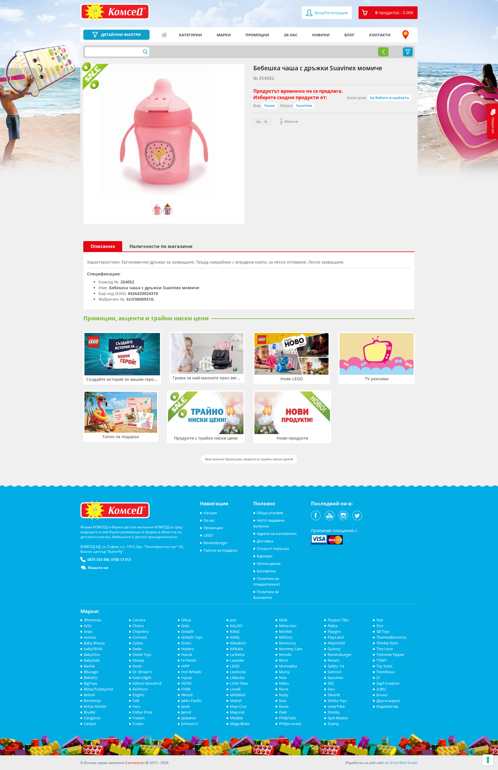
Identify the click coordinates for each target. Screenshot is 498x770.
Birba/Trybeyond (98, 689)
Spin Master (338, 717)
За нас (290, 34)
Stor (380, 625)
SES (331, 683)
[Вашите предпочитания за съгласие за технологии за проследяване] (487, 759)
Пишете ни (98, 567)
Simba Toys (337, 700)
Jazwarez (188, 717)
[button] (388, 12)
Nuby (283, 694)
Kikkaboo (238, 643)
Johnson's (189, 723)
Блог (349, 34)
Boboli (89, 694)
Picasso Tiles (338, 620)
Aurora (90, 637)
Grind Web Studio (404, 762)
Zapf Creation (387, 683)
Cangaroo (92, 717)
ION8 (185, 689)
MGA (283, 620)
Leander (237, 660)
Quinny (334, 648)
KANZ (234, 631)
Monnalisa (288, 666)
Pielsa (332, 625)
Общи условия (270, 512)
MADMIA (237, 694)
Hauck (186, 654)
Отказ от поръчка (273, 548)
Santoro (335, 671)
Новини (321, 34)
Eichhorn (140, 689)
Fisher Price (142, 712)
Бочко (382, 694)
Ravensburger (215, 542)
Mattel (235, 700)
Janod (186, 712)
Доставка (265, 541)
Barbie (89, 666)
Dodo (137, 666)
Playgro (334, 631)
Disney (138, 660)
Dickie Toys (142, 654)
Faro (136, 706)
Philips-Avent (290, 723)
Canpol (90, 723)
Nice (282, 677)
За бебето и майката (389, 97)
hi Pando (189, 660)
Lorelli (235, 689)
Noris (283, 689)
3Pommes (92, 620)
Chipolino (141, 631)
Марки (224, 34)
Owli (282, 712)
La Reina (237, 654)
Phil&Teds (287, 717)
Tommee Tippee (390, 654)
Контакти (380, 34)
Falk (136, 700)
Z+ (378, 677)
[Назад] (383, 51)
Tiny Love (384, 648)
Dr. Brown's (142, 671)
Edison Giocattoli (147, 683)
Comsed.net (135, 762)
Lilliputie (237, 677)
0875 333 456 (98, 559)
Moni (283, 660)
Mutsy (284, 671)
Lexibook (238, 671)
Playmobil (336, 643)
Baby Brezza (94, 643)
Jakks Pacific (191, 700)
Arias (88, 631)
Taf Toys (383, 631)
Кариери (264, 556)
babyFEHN (93, 648)
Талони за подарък (220, 550)
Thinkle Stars (387, 643)
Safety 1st (336, 666)
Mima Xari (287, 625)
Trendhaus (385, 671)
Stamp (333, 723)
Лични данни (268, 563)
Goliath (187, 631)
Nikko (284, 683)
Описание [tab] (102, 246)
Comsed (140, 637)
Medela (236, 717)
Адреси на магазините (405, 35)
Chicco (138, 625)
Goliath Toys (191, 637)
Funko (138, 723)
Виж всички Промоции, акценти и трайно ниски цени (247, 459)
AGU (87, 625)
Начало (164, 34)
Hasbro (187, 648)
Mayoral (237, 712)
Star (379, 620)
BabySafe (92, 660)
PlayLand (336, 637)
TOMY (381, 660)
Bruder (90, 712)
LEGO (208, 535)
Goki (185, 625)
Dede (137, 648)
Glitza (186, 620)
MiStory (286, 637)
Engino (138, 694)
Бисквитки (266, 571)
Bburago (91, 671)
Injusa (186, 677)
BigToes (90, 683)
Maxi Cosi (238, 706)
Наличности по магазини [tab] (161, 246)
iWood (187, 694)
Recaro (333, 660)
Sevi (331, 689)
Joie (233, 620)
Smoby (334, 712)
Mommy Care (290, 648)
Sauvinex (304, 105)
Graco (186, 643)
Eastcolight (142, 677)
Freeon (139, 717)
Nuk (282, 700)
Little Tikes (239, 683)
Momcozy (287, 643)
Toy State (384, 666)
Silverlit (334, 694)
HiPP (185, 666)
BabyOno (92, 654)
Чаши (269, 105)
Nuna (283, 706)
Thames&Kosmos (391, 637)
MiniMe (285, 631)
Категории (190, 34)
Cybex (138, 643)
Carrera (139, 620)
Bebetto (91, 677)
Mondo (285, 654)
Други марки (388, 700)
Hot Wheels (191, 671)
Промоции (257, 34)
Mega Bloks (240, 723)
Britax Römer (95, 706)
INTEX (186, 683)
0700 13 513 (121, 559)
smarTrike (336, 706)
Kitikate (236, 648)
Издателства (387, 706)
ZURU (381, 689)
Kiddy (235, 637)
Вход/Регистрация (331, 12)
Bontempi (92, 700)
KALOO (236, 625)
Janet (185, 706)
